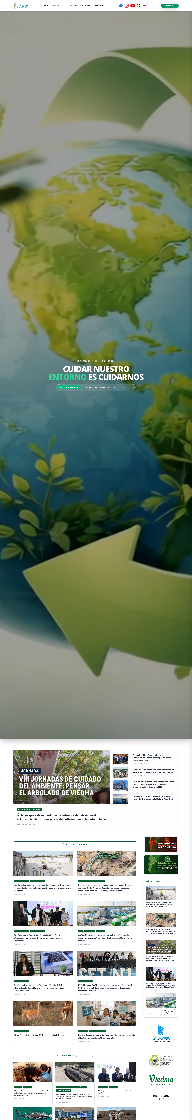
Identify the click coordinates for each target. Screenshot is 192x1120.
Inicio (46, 5)
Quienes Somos (72, 5)
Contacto (169, 5)
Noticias (56, 5)
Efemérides (86, 5)
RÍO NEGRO (75, 1055)
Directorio (99, 5)
